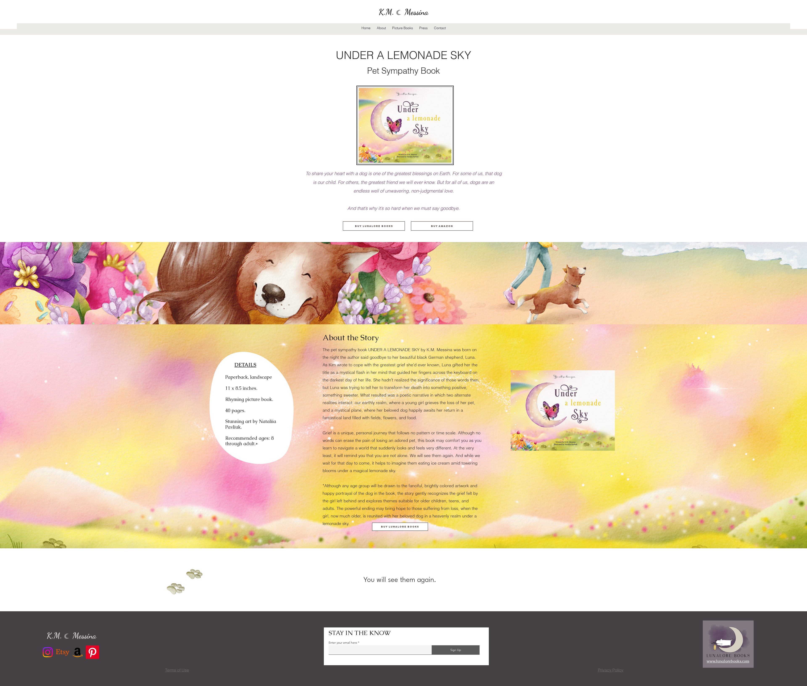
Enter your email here (343, 642)
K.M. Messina (403, 12)
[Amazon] (77, 652)
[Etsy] (62, 652)
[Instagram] (47, 652)
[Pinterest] (92, 652)
